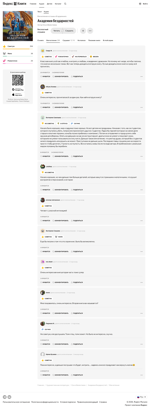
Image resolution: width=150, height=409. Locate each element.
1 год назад (72, 166)
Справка (103, 402)
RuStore (10, 99)
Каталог (58, 4)
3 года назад (73, 51)
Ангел (48, 292)
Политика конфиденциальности (45, 402)
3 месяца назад (78, 354)
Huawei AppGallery (12, 101)
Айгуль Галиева (51, 87)
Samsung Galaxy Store (21, 99)
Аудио (41, 4)
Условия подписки (68, 402)
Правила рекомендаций (87, 402)
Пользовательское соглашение (16, 402)
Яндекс (144, 405)
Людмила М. (50, 323)
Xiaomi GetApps (24, 101)
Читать (56, 31)
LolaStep (49, 166)
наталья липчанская (53, 200)
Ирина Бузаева (51, 354)
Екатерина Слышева (53, 231)
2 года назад (81, 231)
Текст (40, 12)
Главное (33, 4)
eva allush (49, 262)
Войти (145, 4)
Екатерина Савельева (53, 117)
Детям (49, 4)
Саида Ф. (49, 51)
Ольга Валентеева (50, 25)
